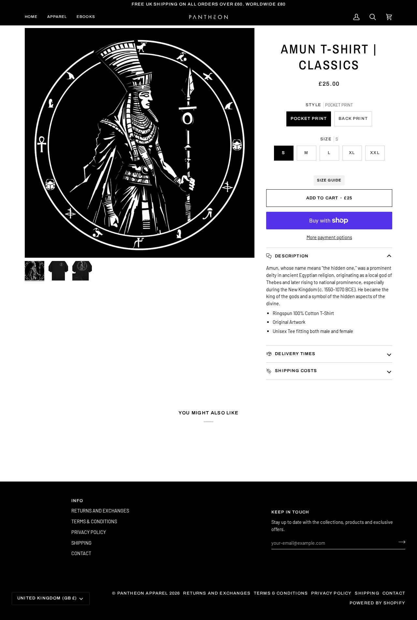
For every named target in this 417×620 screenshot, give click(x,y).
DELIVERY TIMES (295, 354)
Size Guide (329, 180)
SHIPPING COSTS (295, 370)
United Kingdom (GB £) (47, 598)
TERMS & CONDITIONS (94, 521)
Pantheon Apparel (143, 593)
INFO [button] (77, 500)
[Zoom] (139, 143)
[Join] (400, 542)
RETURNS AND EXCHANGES (100, 510)
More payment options (329, 237)
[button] (57, 17)
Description (291, 256)
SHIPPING (81, 543)
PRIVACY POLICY (88, 532)
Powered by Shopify (377, 603)
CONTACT (81, 553)
